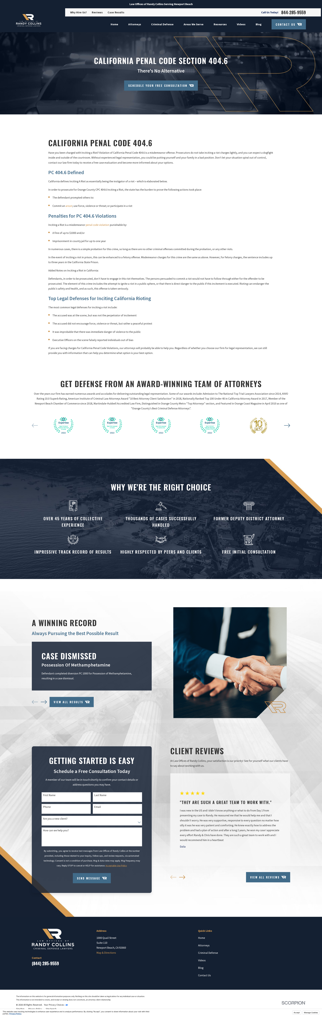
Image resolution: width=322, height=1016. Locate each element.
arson (69, 206)
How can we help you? (56, 830)
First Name (49, 795)
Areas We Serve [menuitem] (194, 24)
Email (97, 806)
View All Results (68, 702)
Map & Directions (106, 952)
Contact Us (285, 24)
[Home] (28, 20)
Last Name (100, 795)
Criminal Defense (208, 953)
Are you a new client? (55, 818)
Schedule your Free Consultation (157, 85)
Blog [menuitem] (259, 24)
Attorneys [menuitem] (134, 24)
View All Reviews (265, 877)
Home (201, 938)
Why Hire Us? (78, 12)
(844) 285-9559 (45, 963)
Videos (202, 960)
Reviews (97, 12)
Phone (47, 806)
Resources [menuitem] (220, 24)
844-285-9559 (293, 12)
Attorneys (204, 945)
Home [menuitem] (114, 24)
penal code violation (97, 225)
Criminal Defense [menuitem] (162, 24)
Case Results (116, 12)
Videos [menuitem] (241, 24)
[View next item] (287, 425)
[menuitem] (20, 1009)
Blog (200, 967)
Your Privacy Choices (54, 1004)
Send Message (88, 878)
